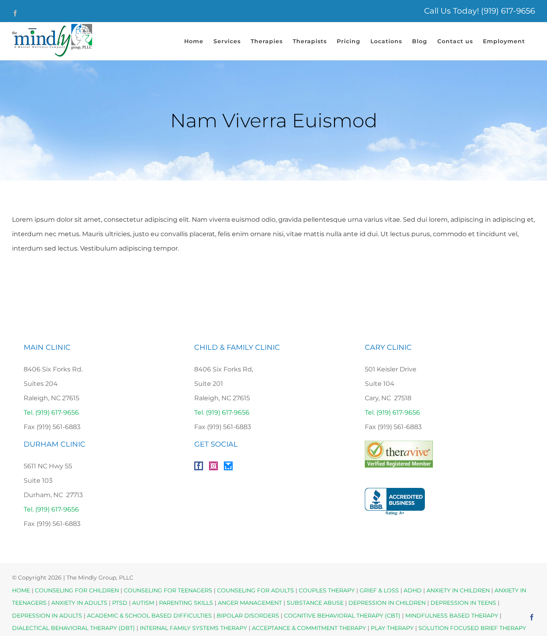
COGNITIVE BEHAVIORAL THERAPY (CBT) (342, 615)
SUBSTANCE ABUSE (315, 602)
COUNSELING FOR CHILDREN (77, 590)
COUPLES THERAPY (327, 590)
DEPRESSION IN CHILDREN (387, 602)
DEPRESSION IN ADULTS (47, 615)
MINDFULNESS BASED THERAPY (451, 615)
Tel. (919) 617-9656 (51, 412)
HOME (21, 590)
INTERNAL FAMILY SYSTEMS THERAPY (194, 628)
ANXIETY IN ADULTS (79, 602)
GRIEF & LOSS (379, 590)
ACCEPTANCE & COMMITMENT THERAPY (310, 628)
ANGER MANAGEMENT (250, 602)
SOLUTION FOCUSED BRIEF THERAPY (472, 628)
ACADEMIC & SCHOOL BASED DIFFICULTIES (149, 615)
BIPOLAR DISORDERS (248, 615)
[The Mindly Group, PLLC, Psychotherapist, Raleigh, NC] (395, 502)
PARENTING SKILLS (186, 602)
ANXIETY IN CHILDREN (458, 590)
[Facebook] (198, 465)
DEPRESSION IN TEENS (463, 602)
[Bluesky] (228, 465)
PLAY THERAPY (392, 628)
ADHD (413, 590)
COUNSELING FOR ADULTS (255, 590)
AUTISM (143, 602)
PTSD (119, 602)
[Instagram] (213, 465)
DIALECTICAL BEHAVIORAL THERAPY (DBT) (74, 628)
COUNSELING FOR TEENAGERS (168, 590)
